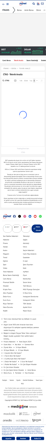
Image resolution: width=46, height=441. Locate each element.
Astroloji (26, 243)
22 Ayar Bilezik (23, 350)
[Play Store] (7, 229)
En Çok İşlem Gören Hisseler (14, 370)
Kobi (24, 268)
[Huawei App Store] (25, 229)
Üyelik (18, 380)
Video (5, 268)
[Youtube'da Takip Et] (35, 216)
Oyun (25, 275)
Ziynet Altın (8, 347)
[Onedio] (8, 420)
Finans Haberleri (9, 342)
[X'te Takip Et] (19, 216)
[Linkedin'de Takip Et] (30, 216)
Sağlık (25, 240)
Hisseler (6, 286)
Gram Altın (7, 344)
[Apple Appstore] (16, 229)
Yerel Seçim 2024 (25, 342)
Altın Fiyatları (8, 293)
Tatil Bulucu (27, 286)
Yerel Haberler (8, 272)
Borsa (19, 10)
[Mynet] (36, 414)
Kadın (5, 250)
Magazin (6, 254)
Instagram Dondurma (30, 296)
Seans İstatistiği (32, 60)
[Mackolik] (10, 414)
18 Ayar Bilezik (9, 350)
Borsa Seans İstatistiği (11, 275)
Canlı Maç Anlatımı (29, 254)
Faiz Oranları (29, 373)
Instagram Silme (29, 300)
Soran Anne (27, 282)
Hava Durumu (8, 307)
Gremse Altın (29, 344)
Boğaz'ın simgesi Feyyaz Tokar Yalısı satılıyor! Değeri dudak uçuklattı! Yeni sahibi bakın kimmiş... (20, 336)
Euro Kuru (6, 300)
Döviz (38, 10)
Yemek (5, 247)
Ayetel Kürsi (27, 307)
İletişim (4, 380)
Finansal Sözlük (8, 282)
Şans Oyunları (28, 264)
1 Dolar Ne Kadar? (10, 361)
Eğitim (5, 261)
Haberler (6, 240)
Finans (5, 243)
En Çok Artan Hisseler (11, 367)
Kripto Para (7, 289)
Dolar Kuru (7, 296)
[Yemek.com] (36, 420)
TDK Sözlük (27, 304)
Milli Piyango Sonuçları (31, 289)
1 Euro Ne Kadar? (26, 361)
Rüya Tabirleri (8, 304)
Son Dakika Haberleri (10, 236)
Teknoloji (26, 236)
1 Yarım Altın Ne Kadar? (12, 356)
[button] (7, 4)
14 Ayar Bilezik (21, 347)
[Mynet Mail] (42, 4)
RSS (22, 384)
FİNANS (5, 10)
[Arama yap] (33, 4)
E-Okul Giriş (27, 293)
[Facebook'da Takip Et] (14, 216)
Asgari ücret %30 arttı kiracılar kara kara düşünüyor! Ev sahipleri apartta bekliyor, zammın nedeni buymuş (21, 327)
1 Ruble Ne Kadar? (10, 364)
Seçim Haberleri (28, 250)
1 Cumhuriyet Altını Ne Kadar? (15, 359)
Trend (5, 257)
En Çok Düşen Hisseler (29, 364)
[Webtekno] (22, 420)
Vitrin (25, 247)
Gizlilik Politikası (28, 380)
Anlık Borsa (28, 10)
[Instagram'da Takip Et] (24, 216)
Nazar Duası (27, 311)
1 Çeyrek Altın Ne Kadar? (13, 353)
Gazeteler (26, 257)
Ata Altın (18, 344)
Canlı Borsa (6, 60)
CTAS (23, 152)
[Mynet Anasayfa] (23, 3)
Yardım (12, 380)
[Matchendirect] (24, 414)
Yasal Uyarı (39, 380)
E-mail (25, 261)
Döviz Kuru (8, 373)
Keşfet (5, 311)
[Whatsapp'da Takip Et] (40, 216)
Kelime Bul (27, 279)
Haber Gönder (38, 228)
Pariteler (18, 373)
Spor (4, 264)
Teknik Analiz (18, 60)
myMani (26, 272)
